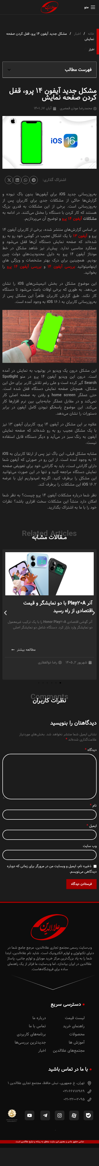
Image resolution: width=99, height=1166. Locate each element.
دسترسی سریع (66, 1004)
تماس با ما (37, 1026)
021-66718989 (74, 1091)
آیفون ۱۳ (80, 236)
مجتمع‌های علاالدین (69, 1050)
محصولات (77, 1034)
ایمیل (92, 826)
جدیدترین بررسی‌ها (30, 1042)
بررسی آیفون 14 (62, 266)
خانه (90, 34)
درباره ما (39, 1018)
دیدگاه (91, 750)
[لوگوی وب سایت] (49, 7)
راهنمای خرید (74, 1026)
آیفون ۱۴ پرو (72, 218)
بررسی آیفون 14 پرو (25, 266)
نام (93, 805)
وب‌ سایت (90, 846)
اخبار (77, 34)
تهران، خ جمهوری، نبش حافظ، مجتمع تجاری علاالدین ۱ (47, 1083)
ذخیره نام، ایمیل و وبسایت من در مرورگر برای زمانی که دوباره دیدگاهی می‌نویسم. (52, 868)
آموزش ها (77, 1042)
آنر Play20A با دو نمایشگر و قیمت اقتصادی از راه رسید (58, 607)
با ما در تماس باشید (68, 1069)
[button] (9, 69)
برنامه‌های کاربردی (31, 1034)
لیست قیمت (75, 1018)
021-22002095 (74, 1099)
